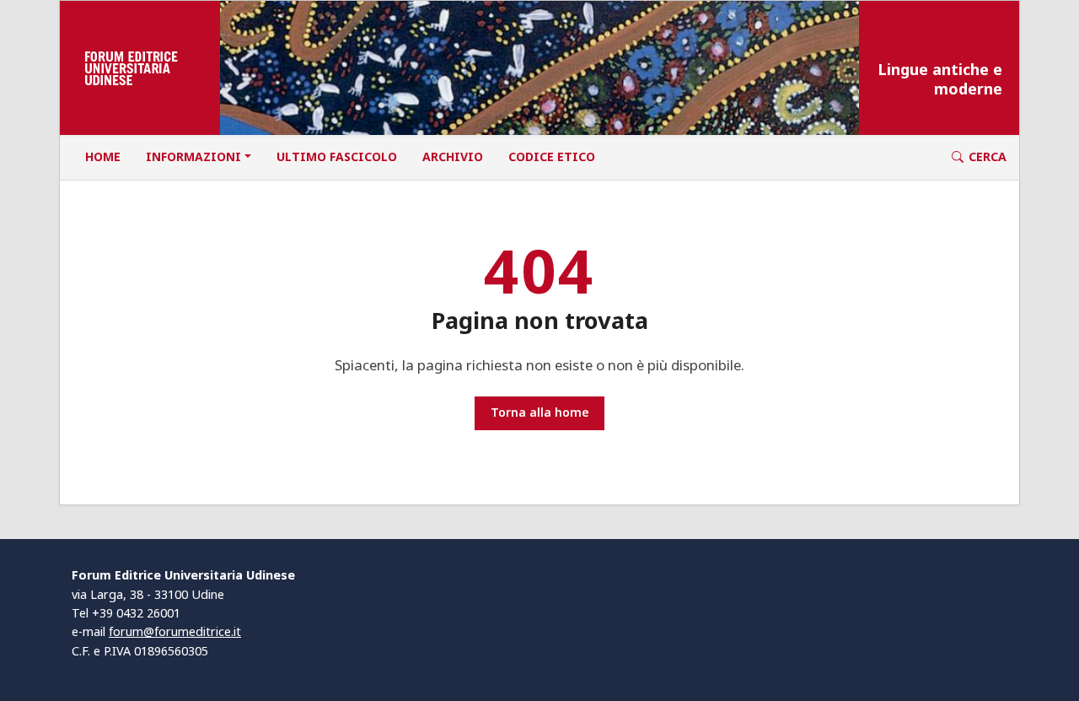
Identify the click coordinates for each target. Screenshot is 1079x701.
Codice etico (551, 156)
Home (103, 156)
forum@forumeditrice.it (175, 631)
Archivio (452, 156)
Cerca (988, 156)
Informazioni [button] (193, 156)
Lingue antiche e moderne (940, 79)
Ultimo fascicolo (336, 156)
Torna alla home (540, 412)
